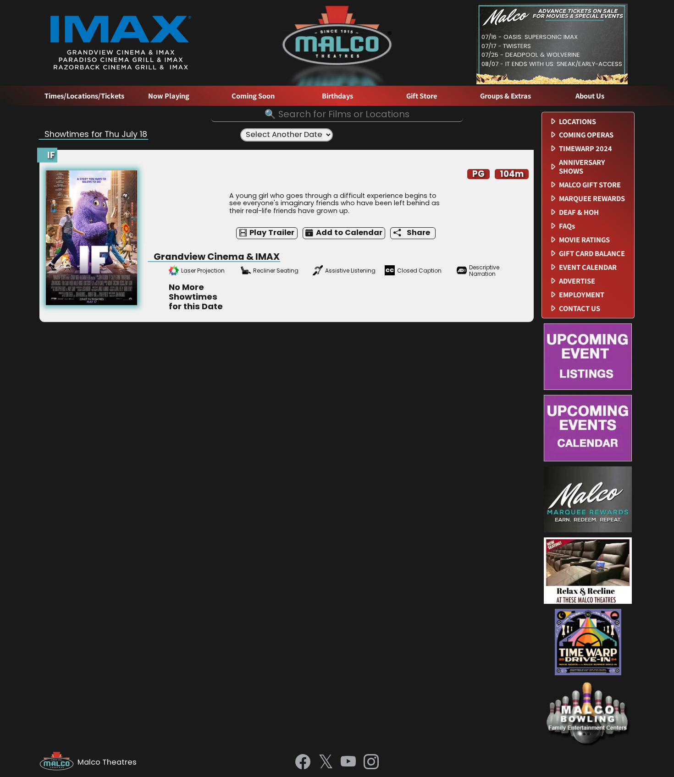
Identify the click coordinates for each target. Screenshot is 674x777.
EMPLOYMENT (581, 294)
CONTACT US (579, 308)
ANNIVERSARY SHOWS (582, 166)
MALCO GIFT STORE (590, 185)
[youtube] (348, 762)
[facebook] (302, 762)
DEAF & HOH (579, 212)
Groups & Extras (505, 96)
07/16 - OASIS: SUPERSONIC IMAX (529, 36)
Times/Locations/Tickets (84, 96)
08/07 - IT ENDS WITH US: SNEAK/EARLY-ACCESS (551, 63)
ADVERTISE (577, 281)
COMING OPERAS (586, 135)
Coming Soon (253, 96)
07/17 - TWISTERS (506, 46)
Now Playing (168, 96)
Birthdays (337, 96)
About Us (589, 96)
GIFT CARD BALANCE (592, 253)
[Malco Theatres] (58, 762)
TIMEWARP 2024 (585, 148)
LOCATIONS (577, 121)
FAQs (567, 226)
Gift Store (421, 96)
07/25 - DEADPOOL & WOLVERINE (530, 54)
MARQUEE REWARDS (592, 198)
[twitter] (325, 763)
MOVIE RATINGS (584, 239)
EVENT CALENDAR (588, 267)
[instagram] (371, 762)
